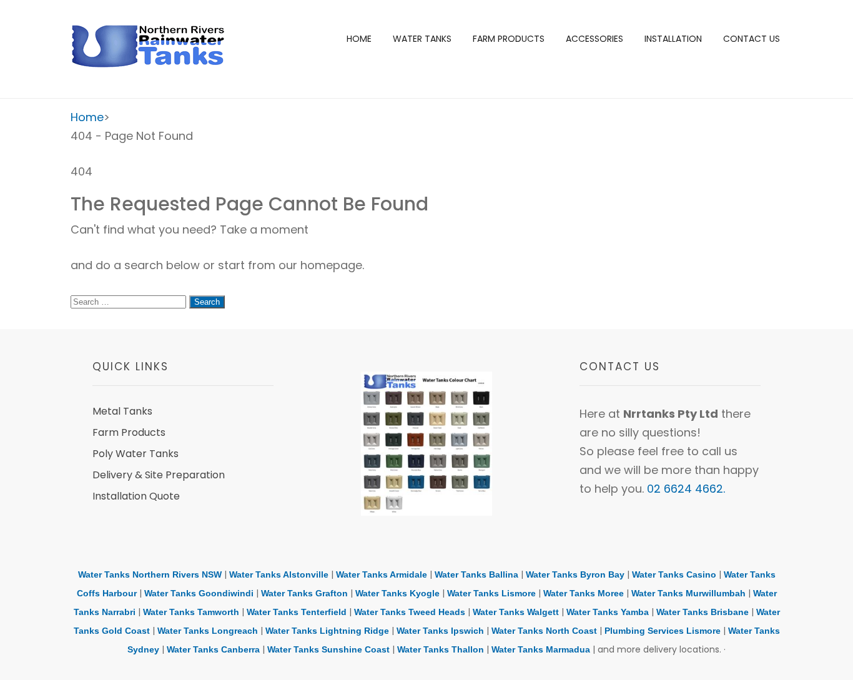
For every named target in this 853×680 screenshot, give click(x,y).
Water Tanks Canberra (213, 649)
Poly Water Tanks (135, 453)
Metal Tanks (122, 411)
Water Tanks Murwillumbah (688, 593)
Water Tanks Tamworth (191, 612)
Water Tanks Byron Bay (575, 574)
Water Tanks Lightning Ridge (327, 631)
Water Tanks (422, 38)
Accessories (594, 38)
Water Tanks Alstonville (278, 574)
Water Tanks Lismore (491, 593)
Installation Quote (136, 496)
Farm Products (509, 38)
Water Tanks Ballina (476, 574)
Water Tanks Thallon (440, 649)
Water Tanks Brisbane (702, 612)
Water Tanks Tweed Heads (409, 612)
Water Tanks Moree (583, 593)
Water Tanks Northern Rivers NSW (150, 574)
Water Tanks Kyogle (397, 593)
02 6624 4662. (686, 488)
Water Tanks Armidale (381, 574)
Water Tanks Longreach (207, 631)
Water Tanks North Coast (544, 631)
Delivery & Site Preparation (158, 475)
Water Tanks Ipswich (440, 631)
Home (359, 38)
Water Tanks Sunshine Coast (328, 649)
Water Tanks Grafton (304, 593)
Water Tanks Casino (674, 574)
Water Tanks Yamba (607, 612)
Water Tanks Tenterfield (297, 612)
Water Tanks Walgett (516, 612)
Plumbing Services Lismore (662, 631)
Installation (673, 38)
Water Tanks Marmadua (540, 649)
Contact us (751, 38)
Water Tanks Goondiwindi (199, 593)
